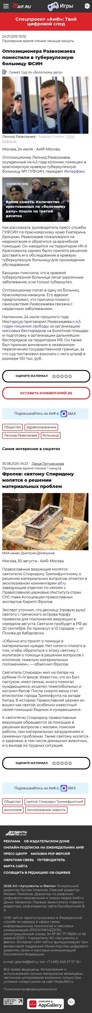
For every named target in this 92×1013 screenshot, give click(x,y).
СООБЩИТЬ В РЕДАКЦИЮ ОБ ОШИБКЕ (37, 873)
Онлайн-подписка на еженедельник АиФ (44, 847)
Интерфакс (74, 171)
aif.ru (62, 583)
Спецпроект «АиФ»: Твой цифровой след (46, 21)
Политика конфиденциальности (30, 989)
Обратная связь (19, 860)
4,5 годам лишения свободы (41, 323)
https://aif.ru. (64, 982)
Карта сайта (15, 866)
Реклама (12, 841)
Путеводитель (51, 860)
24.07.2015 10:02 (14, 36)
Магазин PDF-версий (50, 854)
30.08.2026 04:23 (15, 464)
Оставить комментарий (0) (46, 393)
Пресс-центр (15, 854)
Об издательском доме (46, 841)
